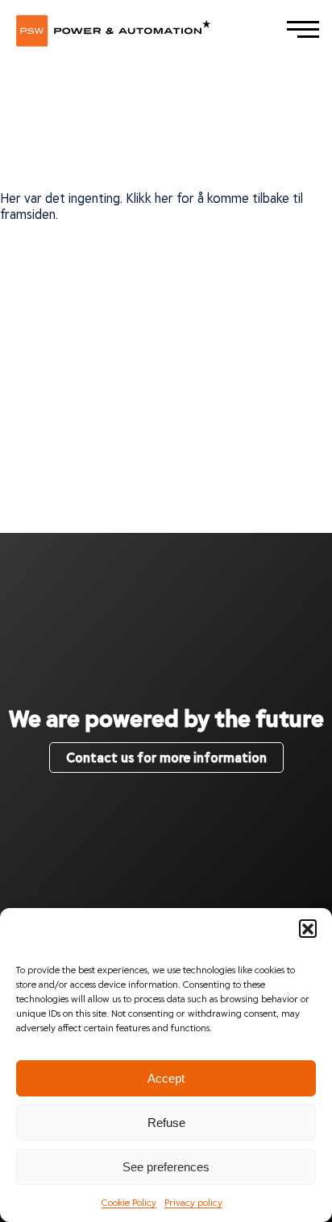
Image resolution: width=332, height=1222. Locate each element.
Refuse (166, 1122)
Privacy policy (193, 1202)
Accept (166, 1078)
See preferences (166, 1167)
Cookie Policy (129, 1202)
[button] (308, 928)
